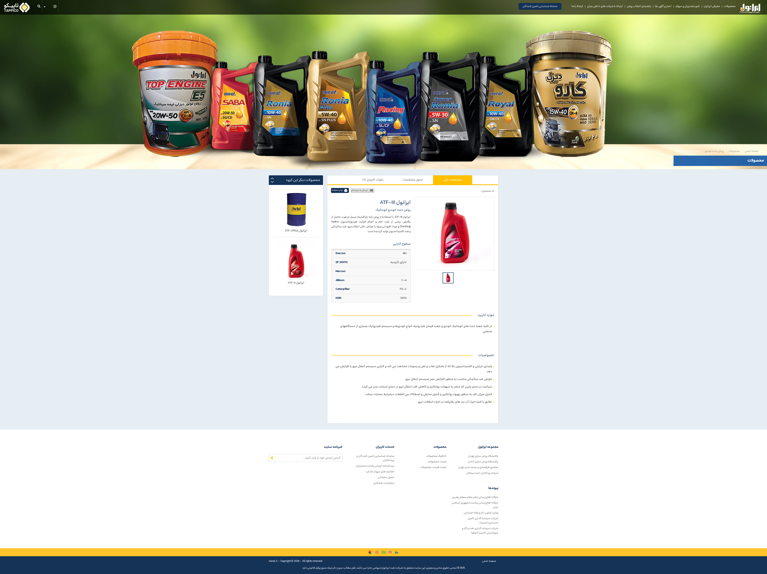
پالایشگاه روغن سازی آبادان (483, 462)
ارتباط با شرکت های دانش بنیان (605, 6)
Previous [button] (272, 178)
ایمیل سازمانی (386, 477)
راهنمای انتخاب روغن (639, 6)
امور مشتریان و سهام (688, 6)
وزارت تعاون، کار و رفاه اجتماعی (481, 513)
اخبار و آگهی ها (663, 6)
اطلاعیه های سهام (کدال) (380, 472)
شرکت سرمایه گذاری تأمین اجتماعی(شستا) (483, 520)
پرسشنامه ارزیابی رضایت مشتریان (375, 466)
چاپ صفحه (337, 190)
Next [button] (272, 181)
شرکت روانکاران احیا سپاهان (482, 473)
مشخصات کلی (452, 180)
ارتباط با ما (577, 6)
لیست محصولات (437, 462)
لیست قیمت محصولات (433, 467)
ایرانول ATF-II (296, 283)
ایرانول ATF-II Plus (296, 230)
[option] (454, 233)
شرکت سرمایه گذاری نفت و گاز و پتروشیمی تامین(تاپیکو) (480, 530)
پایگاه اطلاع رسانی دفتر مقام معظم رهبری (475, 497)
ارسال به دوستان (359, 190)
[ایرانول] (750, 9)
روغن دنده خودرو (714, 151)
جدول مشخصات (412, 180)
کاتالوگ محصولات (436, 456)
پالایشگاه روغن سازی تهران (483, 456)
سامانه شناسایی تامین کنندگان (540, 6)
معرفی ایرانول (712, 6)
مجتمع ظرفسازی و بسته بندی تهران (478, 467)
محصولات (729, 6)
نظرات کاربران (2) (373, 180)
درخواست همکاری (384, 483)
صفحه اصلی (752, 151)
